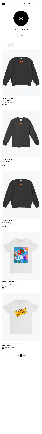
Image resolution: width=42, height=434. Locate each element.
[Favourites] (29, 3)
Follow (21, 35)
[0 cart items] (33, 3)
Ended (11, 45)
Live (4, 45)
